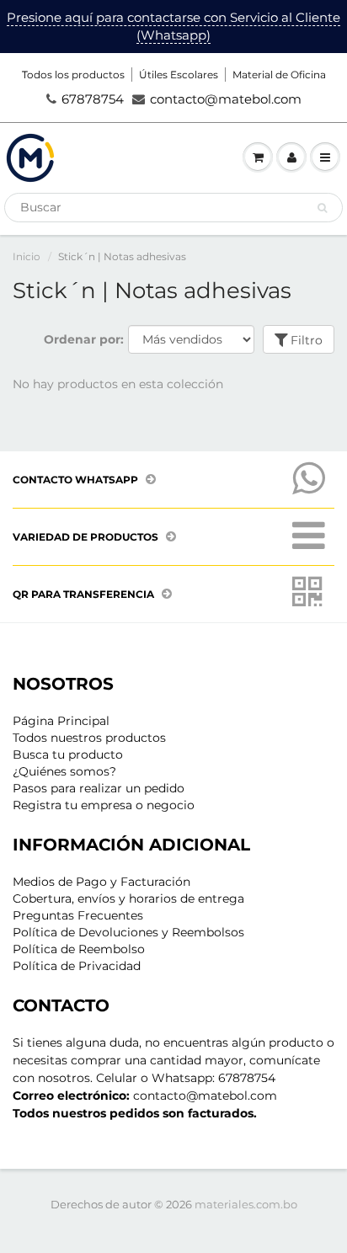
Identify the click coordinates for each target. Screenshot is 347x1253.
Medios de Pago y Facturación (101, 881)
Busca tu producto (68, 754)
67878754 (92, 99)
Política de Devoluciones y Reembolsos (128, 932)
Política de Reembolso (79, 949)
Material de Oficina (279, 74)
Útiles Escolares (178, 74)
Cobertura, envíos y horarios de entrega (128, 898)
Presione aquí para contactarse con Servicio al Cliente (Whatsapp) (173, 26)
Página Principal (61, 720)
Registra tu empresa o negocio (104, 805)
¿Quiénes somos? (64, 771)
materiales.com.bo (246, 1204)
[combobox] (173, 207)
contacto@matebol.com (226, 99)
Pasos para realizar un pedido (98, 788)
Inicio (26, 256)
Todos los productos (73, 74)
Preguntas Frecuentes (78, 915)
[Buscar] (322, 208)
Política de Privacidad (77, 965)
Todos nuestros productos (89, 737)
